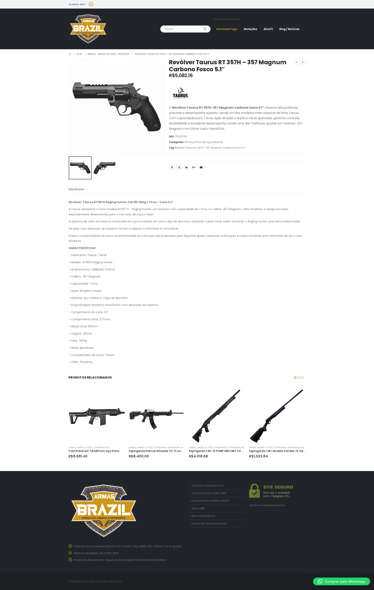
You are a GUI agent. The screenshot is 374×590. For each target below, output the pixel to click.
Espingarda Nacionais (240, 447)
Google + (194, 167)
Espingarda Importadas (180, 447)
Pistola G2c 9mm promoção (209, 523)
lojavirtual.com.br (274, 505)
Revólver (218, 142)
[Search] (204, 29)
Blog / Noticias (289, 29)
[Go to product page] (97, 415)
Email (201, 167)
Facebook (172, 167)
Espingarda (160, 447)
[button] (69, 107)
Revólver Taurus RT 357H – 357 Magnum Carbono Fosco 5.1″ (210, 147)
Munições (250, 29)
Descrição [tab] (76, 189)
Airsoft (268, 29)
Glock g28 (198, 508)
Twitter (179, 167)
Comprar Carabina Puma (208, 485)
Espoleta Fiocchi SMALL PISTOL (210, 501)
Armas (188, 142)
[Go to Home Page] (70, 54)
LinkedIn (186, 167)
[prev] (297, 62)
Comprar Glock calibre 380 (209, 493)
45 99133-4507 (77, 4)
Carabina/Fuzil (102, 447)
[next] (302, 62)
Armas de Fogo (226, 29)
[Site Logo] (88, 29)
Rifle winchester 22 (203, 516)
